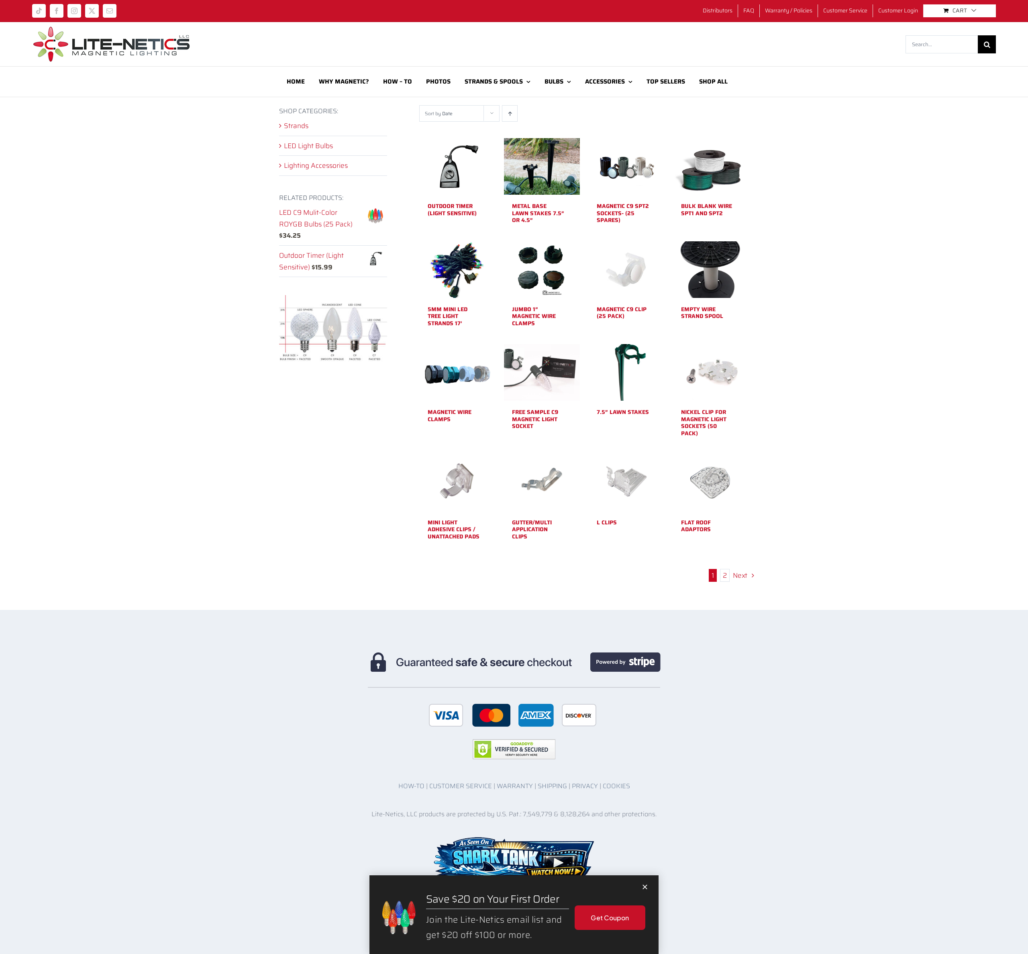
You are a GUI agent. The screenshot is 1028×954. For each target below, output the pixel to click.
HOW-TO (411, 786)
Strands (296, 125)
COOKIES (616, 786)
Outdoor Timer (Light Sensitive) (452, 210)
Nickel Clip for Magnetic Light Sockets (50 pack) (703, 423)
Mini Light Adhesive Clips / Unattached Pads (453, 529)
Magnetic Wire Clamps (449, 416)
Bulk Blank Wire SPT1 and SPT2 (706, 210)
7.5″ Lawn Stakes (623, 412)
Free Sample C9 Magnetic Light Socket (535, 419)
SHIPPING (552, 786)
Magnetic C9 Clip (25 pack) (622, 313)
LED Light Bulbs (308, 146)
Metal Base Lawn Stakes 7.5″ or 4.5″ (538, 213)
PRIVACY (585, 786)
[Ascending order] (510, 113)
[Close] (645, 887)
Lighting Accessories (316, 165)
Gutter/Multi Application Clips (532, 529)
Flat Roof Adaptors (696, 526)
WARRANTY (515, 786)
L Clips (607, 522)
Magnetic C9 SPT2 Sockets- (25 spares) (623, 213)
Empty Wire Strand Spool (702, 313)
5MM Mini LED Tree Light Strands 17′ (447, 316)
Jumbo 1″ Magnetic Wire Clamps (534, 316)
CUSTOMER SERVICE (460, 786)
